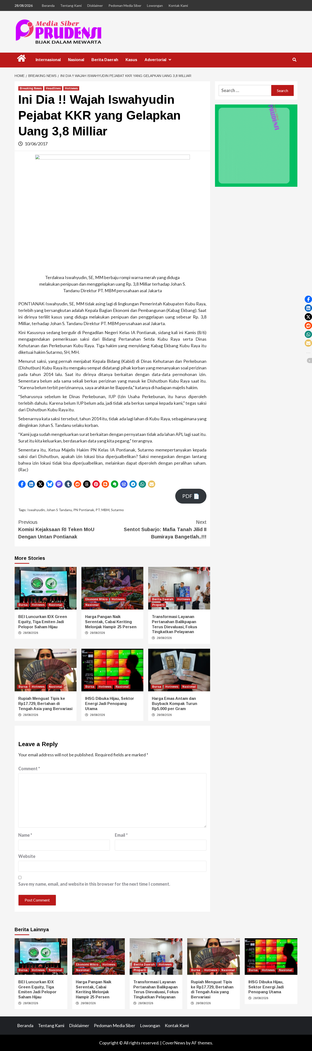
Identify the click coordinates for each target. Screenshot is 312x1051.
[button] (22, 484)
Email (121, 835)
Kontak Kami (178, 5)
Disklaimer (95, 5)
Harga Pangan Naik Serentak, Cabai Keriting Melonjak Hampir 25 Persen (110, 622)
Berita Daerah (104, 60)
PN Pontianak (83, 510)
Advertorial (155, 60)
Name (25, 835)
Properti (158, 605)
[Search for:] (245, 90)
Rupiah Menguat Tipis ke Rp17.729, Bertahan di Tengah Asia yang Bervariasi (45, 703)
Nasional (76, 60)
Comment (29, 768)
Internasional (48, 60)
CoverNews (173, 1042)
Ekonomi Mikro (96, 599)
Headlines (53, 88)
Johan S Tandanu (59, 510)
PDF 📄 (190, 496)
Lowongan (155, 5)
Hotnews (71, 88)
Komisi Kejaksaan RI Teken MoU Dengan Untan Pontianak (56, 529)
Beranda (48, 5)
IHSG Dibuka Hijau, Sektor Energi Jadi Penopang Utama (109, 703)
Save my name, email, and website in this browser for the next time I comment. (94, 884)
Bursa (23, 605)
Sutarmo (117, 510)
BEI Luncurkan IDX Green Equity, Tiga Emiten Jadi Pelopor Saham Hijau (42, 622)
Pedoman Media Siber (124, 5)
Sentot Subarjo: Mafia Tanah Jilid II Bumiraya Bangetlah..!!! (165, 529)
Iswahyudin (36, 510)
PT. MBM (102, 510)
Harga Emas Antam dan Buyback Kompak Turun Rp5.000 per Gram (174, 703)
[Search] (294, 60)
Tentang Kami (71, 5)
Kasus (131, 60)
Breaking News (31, 88)
